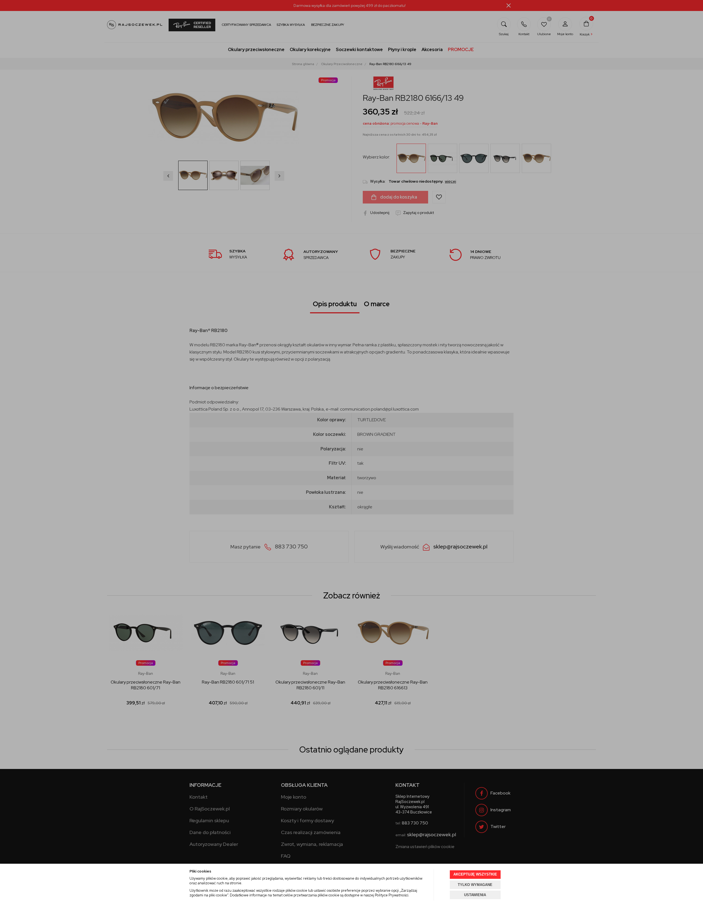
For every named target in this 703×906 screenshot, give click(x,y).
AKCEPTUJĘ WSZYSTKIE (475, 874)
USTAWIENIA (475, 895)
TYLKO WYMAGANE (475, 885)
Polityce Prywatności (391, 895)
